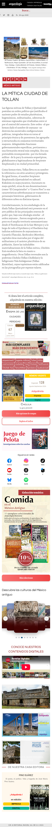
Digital (38, 400)
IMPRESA (16, 804)
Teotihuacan (43, 364)
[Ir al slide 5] (27, 637)
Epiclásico (31, 368)
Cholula (33, 364)
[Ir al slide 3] (22, 637)
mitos (40, 360)
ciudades (19, 364)
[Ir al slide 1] (16, 637)
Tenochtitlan (20, 368)
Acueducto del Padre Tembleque (26, 732)
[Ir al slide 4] (24, 637)
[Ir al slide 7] (33, 637)
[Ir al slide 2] (19, 637)
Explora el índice (26, 421)
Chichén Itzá (7, 368)
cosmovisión (8, 364)
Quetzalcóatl (43, 368)
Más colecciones (26, 578)
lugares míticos (23, 360)
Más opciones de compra (26, 413)
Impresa (19, 325)
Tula (26, 364)
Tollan (33, 360)
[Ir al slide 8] (35, 637)
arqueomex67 (8, 360)
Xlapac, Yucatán (26, 704)
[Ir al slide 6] (30, 637)
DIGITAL (16, 808)
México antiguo (12, 85)
